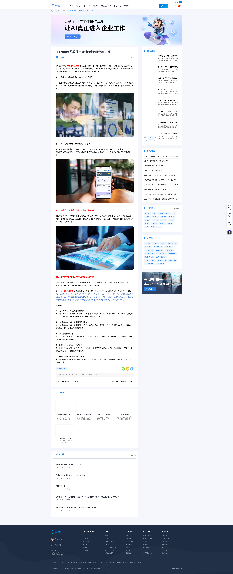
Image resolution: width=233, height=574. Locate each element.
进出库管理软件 (160, 264)
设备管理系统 (168, 247)
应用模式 (163, 217)
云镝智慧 (132, 563)
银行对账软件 (149, 257)
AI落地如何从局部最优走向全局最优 (155, 170)
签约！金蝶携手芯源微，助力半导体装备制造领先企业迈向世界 (105, 415)
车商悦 (95, 563)
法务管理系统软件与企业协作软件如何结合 (168, 100)
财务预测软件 (162, 260)
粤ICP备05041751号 (76, 569)
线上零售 (147, 213)
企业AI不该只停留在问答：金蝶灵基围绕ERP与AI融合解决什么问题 (161, 199)
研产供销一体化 (172, 243)
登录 (176, 2)
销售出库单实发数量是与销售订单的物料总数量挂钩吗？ (76, 508)
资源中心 (96, 6)
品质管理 (147, 217)
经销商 (147, 223)
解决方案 (78, 6)
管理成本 (171, 220)
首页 (52, 11)
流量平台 (160, 213)
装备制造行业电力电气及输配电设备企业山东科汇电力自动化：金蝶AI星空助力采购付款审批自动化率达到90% (161, 185)
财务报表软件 (149, 264)
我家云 (112, 563)
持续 (174, 213)
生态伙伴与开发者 (116, 6)
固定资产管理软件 (150, 260)
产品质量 (154, 223)
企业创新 (163, 220)
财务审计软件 (172, 254)
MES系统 (155, 243)
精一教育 (125, 563)
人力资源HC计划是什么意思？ (64, 415)
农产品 (168, 213)
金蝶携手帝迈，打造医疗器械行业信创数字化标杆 (64, 438)
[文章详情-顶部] (116, 15)
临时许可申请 (60, 486)
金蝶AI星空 (148, 247)
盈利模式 (162, 223)
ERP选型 (147, 243)
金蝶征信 (139, 563)
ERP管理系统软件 (61, 368)
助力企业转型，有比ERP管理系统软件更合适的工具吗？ (168, 67)
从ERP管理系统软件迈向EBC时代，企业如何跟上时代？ (168, 56)
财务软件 (153, 227)
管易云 (89, 563)
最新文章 (63, 11)
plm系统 (163, 243)
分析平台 (147, 220)
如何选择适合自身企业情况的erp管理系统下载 (168, 89)
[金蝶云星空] (162, 272)
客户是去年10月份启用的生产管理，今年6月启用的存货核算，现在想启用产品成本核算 (87, 497)
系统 (159, 227)
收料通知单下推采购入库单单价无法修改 (70, 475)
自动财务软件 (170, 250)
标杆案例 (87, 6)
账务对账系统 (158, 247)
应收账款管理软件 (161, 257)
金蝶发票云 (82, 563)
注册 (180, 2)
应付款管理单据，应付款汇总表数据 (69, 464)
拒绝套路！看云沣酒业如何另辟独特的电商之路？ (160, 180)
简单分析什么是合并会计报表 (153, 166)
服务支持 (104, 6)
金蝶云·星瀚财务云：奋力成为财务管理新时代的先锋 (161, 156)
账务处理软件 (172, 260)
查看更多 (133, 455)
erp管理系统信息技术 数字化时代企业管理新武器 (168, 78)
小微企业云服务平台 (72, 563)
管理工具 (155, 217)
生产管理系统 (149, 250)
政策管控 (170, 223)
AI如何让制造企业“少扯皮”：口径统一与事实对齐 (160, 175)
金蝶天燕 (118, 563)
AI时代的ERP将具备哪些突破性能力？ (156, 161)
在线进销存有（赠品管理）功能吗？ (156, 189)
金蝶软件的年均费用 (123, 415)
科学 (146, 227)
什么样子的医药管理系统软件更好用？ (85, 415)
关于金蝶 (127, 6)
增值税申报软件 (161, 254)
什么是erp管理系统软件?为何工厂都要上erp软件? (168, 111)
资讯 (57, 11)
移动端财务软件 (149, 254)
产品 (71, 6)
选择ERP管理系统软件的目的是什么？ (168, 123)
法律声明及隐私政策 (176, 569)
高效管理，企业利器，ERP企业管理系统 (168, 134)
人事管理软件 (159, 250)
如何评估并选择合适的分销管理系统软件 (70, 381)
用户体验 (171, 217)
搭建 (154, 213)
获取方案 (163, 6)
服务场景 (155, 220)
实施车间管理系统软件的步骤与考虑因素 (124, 381)
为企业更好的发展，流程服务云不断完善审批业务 (160, 194)
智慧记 (106, 563)
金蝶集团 (54, 563)
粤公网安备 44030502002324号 (92, 569)
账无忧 (101, 563)
